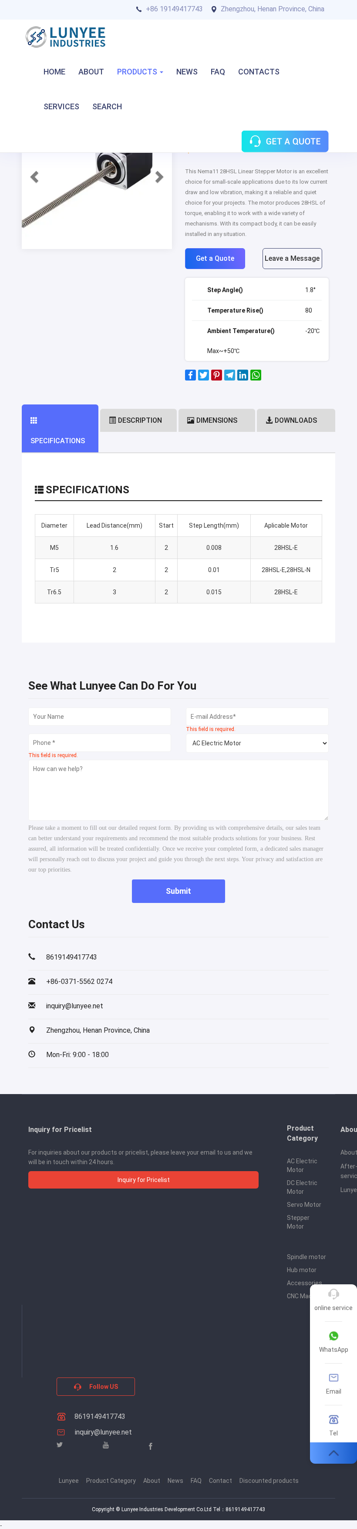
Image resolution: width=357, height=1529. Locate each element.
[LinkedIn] (242, 378)
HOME (54, 71)
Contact (220, 1480)
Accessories (304, 1283)
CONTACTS (259, 71)
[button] (33, 174)
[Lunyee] (65, 37)
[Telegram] (229, 378)
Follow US (103, 1386)
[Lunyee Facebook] (150, 1445)
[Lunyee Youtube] (106, 1445)
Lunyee (69, 1480)
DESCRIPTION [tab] (140, 420)
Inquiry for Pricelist (144, 1179)
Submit (178, 891)
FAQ (218, 71)
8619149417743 (99, 1416)
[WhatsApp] (255, 378)
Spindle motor (306, 1256)
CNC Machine (305, 1296)
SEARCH (107, 106)
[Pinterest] (216, 378)
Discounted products (269, 1480)
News (175, 1480)
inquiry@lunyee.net (103, 1432)
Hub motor (302, 1269)
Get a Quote (215, 258)
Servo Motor (304, 1204)
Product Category (111, 1480)
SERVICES (61, 106)
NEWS (187, 71)
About (151, 1480)
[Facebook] (190, 378)
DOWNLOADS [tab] (296, 420)
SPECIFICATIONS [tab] (57, 441)
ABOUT (91, 71)
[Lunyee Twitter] (60, 1445)
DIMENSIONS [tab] (216, 420)
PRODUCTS (138, 71)
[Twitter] (203, 378)
